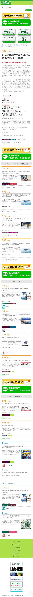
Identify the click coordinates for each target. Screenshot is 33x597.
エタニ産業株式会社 (9, 483)
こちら (19, 135)
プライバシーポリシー (16, 544)
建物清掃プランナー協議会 (11, 352)
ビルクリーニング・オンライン (13, 143)
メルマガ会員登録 (16, 550)
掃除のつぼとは (16, 547)
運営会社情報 (16, 541)
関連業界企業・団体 (13, 45)
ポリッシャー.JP (9, 465)
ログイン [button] (28, 10)
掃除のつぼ (6, 3)
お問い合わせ (16, 556)
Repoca (7, 306)
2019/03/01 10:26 (21, 139)
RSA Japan (8, 330)
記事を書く (16, 553)
